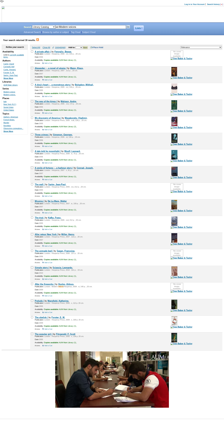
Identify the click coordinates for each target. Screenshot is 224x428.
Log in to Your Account (194, 4)
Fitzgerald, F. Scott (65, 334)
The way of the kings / (46, 101)
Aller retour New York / (46, 234)
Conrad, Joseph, (85, 168)
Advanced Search (32, 32)
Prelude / (40, 301)
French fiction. (9, 120)
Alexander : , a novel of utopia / (51, 68)
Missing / (40, 201)
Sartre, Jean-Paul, (57, 184)
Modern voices (9, 92)
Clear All (46, 47)
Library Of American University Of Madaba (11, 27)
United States (8, 110)
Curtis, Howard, (9, 70)
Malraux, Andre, (69, 101)
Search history (213, 4)
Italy (5, 101)
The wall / (40, 184)
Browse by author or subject (55, 32)
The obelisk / (42, 317)
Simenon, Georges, (63, 134)
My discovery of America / (48, 118)
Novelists (7, 126)
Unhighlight (60, 47)
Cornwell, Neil (8, 67)
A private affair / (43, 51)
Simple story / (42, 267)
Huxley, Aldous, (66, 284)
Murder (6, 123)
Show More (8, 78)
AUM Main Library (10, 85)
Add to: (72, 47)
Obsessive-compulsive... (13, 128)
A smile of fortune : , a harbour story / (54, 168)
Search (27, 27)
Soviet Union (8, 107)
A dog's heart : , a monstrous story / (53, 85)
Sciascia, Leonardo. (63, 267)
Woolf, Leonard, (72, 151)
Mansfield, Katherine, (58, 301)
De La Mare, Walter (57, 201)
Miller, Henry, (68, 234)
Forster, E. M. (58, 317)
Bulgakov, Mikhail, (84, 85)
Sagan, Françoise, (66, 251)
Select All (36, 47)
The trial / (40, 217)
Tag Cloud (75, 32)
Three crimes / (42, 134)
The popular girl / (44, 334)
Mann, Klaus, (76, 68)
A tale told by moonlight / (48, 151)
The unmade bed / (44, 251)
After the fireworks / (45, 284)
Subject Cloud (88, 32)
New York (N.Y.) (9, 104)
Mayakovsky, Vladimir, (76, 118)
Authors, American (10, 117)
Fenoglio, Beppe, (63, 51)
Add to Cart (48, 63)
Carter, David (8, 64)
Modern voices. (9, 95)
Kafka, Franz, (54, 217)
